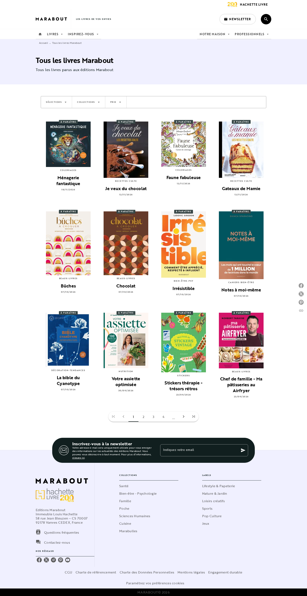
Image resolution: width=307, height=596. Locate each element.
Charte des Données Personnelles (147, 572)
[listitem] (39, 559)
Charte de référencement (96, 572)
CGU (68, 572)
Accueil (43, 43)
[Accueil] (53, 19)
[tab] (40, 34)
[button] (237, 19)
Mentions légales (191, 572)
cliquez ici (78, 457)
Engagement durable (225, 572)
